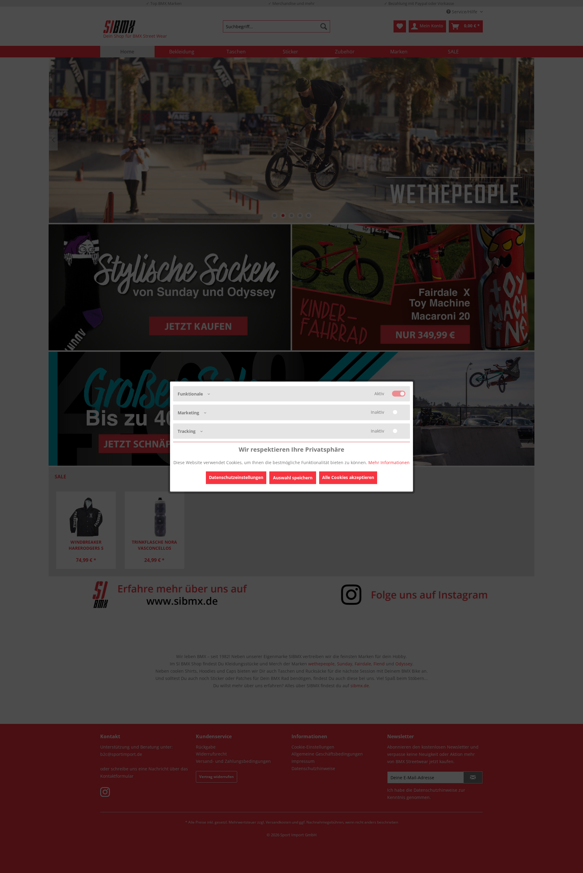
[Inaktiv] (398, 412)
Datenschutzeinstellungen (236, 477)
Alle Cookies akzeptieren (348, 477)
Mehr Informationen (389, 462)
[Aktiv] (398, 394)
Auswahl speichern (292, 477)
